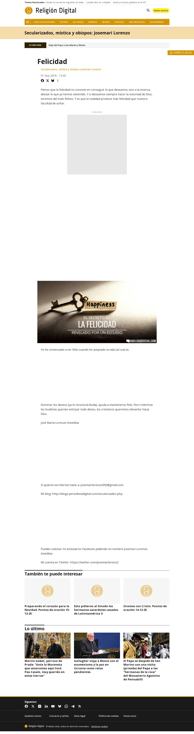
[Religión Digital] (50, 10)
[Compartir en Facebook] (42, 80)
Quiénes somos (33, 716)
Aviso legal (79, 716)
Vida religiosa (137, 22)
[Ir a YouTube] (53, 706)
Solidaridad (156, 22)
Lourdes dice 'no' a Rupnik (98, 2)
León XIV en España (44, 22)
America (92, 22)
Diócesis (119, 22)
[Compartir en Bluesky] (52, 80)
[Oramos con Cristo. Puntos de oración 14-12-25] (146, 591)
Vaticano (78, 22)
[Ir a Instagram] (40, 706)
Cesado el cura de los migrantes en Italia (64, 2)
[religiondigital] (34, 726)
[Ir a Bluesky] (60, 706)
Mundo (106, 22)
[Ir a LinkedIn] (47, 706)
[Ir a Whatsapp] (67, 706)
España (64, 22)
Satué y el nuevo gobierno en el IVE (129, 2)
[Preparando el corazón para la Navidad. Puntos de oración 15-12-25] (48, 591)
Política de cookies (109, 716)
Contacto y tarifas (59, 716)
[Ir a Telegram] (73, 706)
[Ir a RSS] (80, 706)
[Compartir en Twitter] (47, 80)
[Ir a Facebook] (27, 706)
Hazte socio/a (161, 10)
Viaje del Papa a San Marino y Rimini (67, 45)
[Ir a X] (33, 706)
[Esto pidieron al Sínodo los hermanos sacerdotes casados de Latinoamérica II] (97, 591)
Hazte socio (129, 716)
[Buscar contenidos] (147, 11)
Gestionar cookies (99, 726)
